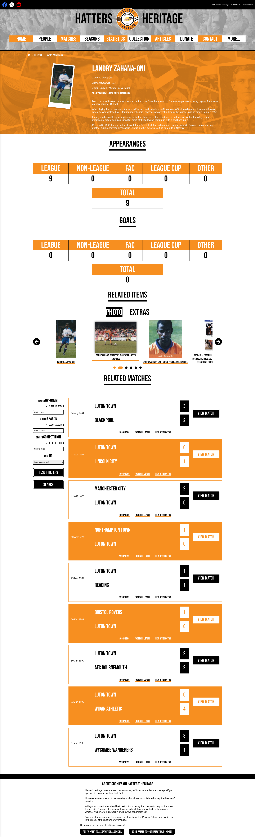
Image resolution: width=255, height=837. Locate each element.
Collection (139, 38)
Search (48, 484)
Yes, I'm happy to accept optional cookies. (102, 831)
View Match (206, 413)
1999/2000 (124, 432)
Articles (163, 38)
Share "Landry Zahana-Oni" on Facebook (111, 93)
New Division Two (163, 432)
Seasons (92, 38)
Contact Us (235, 5)
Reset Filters (48, 472)
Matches (68, 38)
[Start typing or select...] (48, 412)
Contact (210, 38)
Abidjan (103, 88)
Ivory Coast (124, 88)
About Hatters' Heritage (219, 5)
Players (38, 55)
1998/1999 (124, 474)
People (45, 38)
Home (21, 38)
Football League (142, 432)
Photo (114, 312)
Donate (186, 38)
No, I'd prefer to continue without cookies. (152, 831)
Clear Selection (56, 406)
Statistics (116, 38)
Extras (139, 312)
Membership (248, 5)
